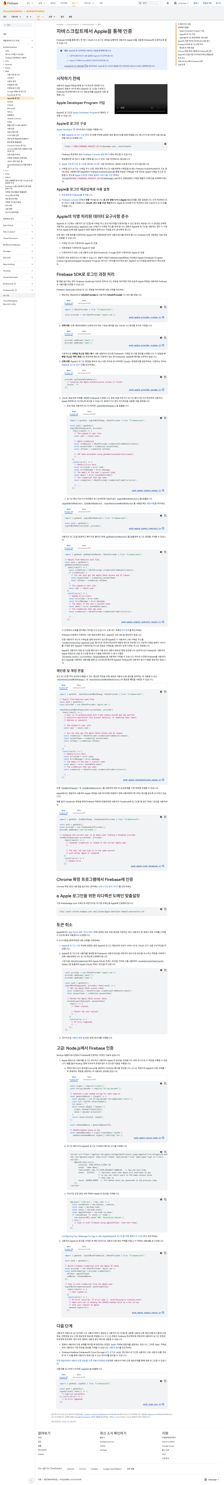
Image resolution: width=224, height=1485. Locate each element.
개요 (4, 17)
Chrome (82, 1469)
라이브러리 (42, 1450)
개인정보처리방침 (50, 1480)
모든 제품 (130, 1469)
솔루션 (53, 3)
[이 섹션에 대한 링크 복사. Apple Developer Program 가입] (59, 107)
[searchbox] (17, 25)
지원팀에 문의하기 (169, 1437)
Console (70, 200)
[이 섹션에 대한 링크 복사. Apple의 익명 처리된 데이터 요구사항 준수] (131, 216)
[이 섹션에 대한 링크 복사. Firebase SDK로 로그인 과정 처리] (117, 274)
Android (70, 1469)
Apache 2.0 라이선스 (156, 1414)
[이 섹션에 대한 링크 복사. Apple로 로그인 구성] (88, 123)
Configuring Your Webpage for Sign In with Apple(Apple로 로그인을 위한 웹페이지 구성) (102, 1236)
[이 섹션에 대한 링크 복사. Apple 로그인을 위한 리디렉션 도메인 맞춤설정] (142, 896)
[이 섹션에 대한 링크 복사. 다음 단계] (75, 1326)
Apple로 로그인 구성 (71, 945)
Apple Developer (64, 129)
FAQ (164, 1454)
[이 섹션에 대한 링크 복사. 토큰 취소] (75, 925)
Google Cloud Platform (112, 1469)
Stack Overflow (168, 1442)
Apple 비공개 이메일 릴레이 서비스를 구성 (93, 175)
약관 (39, 1480)
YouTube (103, 1450)
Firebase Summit (107, 1442)
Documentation (12, 11)
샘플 (70, 17)
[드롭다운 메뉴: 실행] (45, 3)
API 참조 (126, 630)
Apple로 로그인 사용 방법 (74, 66)
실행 (40, 3)
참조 (62, 17)
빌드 (28, 3)
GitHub (41, 1454)
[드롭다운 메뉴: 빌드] (33, 3)
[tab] (69, 302)
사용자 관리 (114, 1347)
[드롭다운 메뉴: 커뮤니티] (94, 3)
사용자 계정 (77, 1038)
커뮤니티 (87, 3)
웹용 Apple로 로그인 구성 (73, 135)
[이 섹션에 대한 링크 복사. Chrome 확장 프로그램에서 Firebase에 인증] (135, 879)
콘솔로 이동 (207, 3)
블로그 (196, 3)
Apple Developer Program (85, 112)
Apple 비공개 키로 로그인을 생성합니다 (79, 164)
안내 (39, 1437)
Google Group (168, 1446)
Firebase (60, 24)
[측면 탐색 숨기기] (31, 1480)
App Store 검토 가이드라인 (80, 932)
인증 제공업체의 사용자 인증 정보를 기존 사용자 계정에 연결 (83, 1360)
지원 (101, 3)
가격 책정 (63, 3)
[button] (15, 40)
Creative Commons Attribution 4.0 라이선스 (100, 1414)
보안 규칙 (109, 1352)
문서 (73, 3)
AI (27, 17)
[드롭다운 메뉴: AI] (31, 17)
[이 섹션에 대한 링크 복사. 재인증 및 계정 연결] (86, 671)
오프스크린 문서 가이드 (108, 886)
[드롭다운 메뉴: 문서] (78, 3)
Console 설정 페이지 (97, 154)
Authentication (35, 11)
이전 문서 (165, 1458)
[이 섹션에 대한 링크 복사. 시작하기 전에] (82, 79)
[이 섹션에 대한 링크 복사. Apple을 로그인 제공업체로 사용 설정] (112, 189)
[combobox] (150, 3)
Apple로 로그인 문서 (71, 365)
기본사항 (14, 17)
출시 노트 (165, 1450)
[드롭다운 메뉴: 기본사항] (21, 17)
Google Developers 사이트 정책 (87, 1417)
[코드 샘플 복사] (165, 307)
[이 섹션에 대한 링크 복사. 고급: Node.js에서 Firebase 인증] (116, 1048)
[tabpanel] (114, 313)
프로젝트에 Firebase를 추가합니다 (77, 195)
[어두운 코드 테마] (165, 144)
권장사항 (151, 503)
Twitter (103, 1446)
